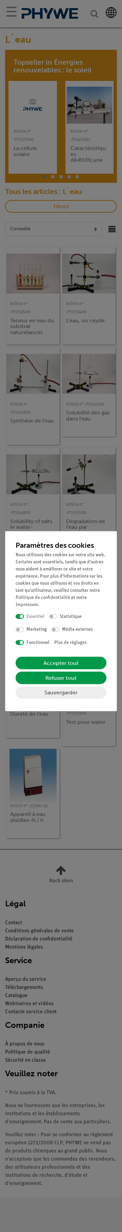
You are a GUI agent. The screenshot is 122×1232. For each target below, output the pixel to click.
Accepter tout (61, 663)
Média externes (77, 629)
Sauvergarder (61, 692)
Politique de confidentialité (43, 597)
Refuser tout (61, 678)
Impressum (27, 604)
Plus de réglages (70, 642)
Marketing (36, 629)
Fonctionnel (37, 642)
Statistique (71, 616)
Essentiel (35, 616)
